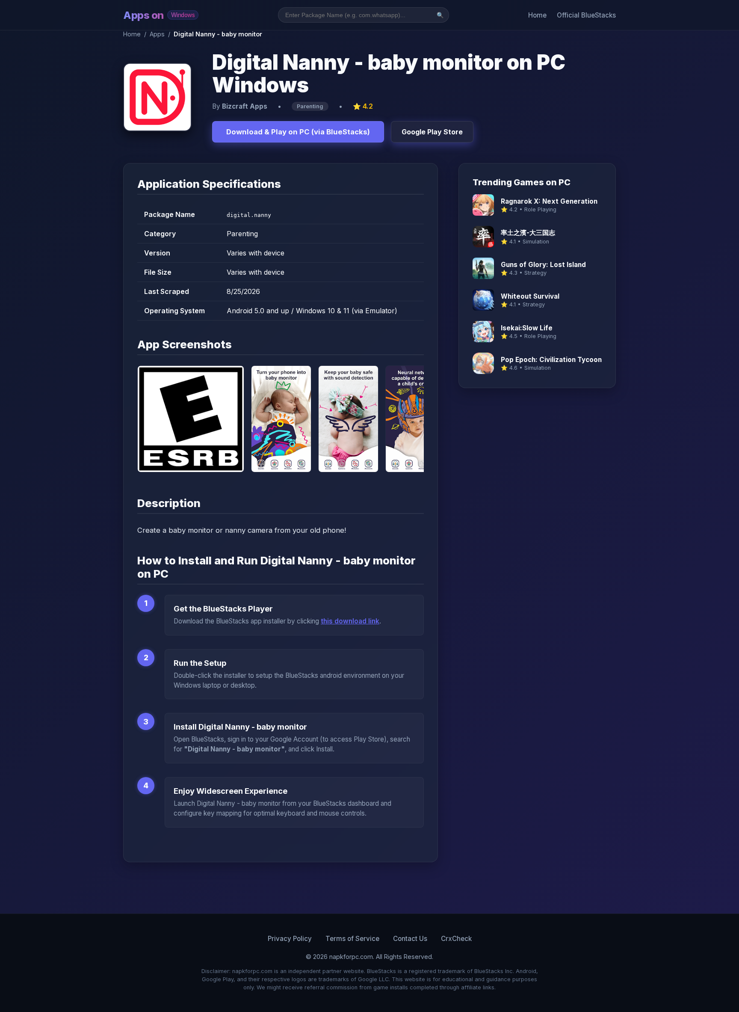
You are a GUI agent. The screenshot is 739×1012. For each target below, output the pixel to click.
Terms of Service (352, 939)
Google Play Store (432, 132)
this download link (350, 621)
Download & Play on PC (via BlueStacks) (298, 132)
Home (537, 15)
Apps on (159, 15)
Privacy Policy (290, 939)
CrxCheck (456, 939)
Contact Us (410, 939)
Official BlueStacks (586, 15)
